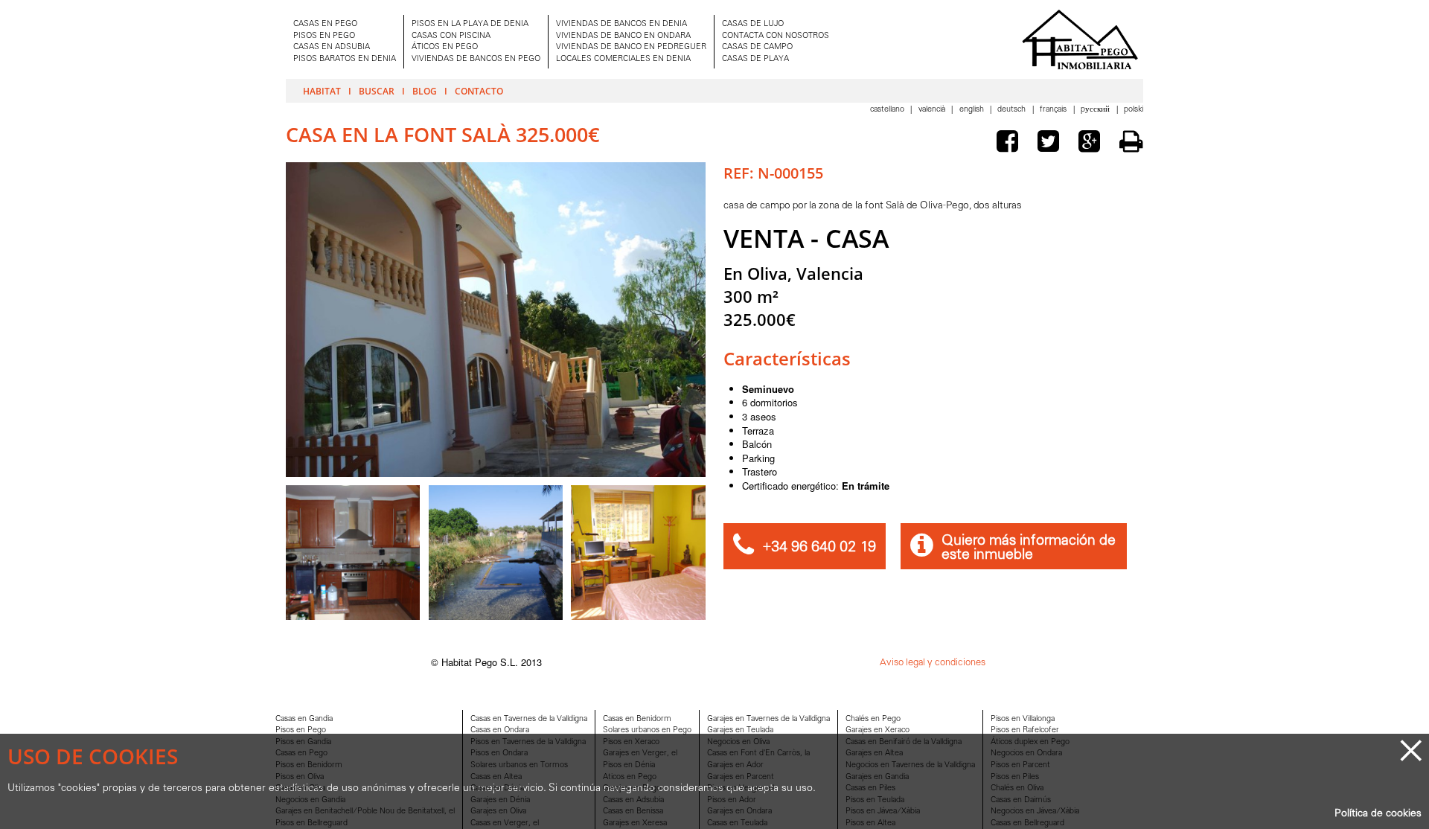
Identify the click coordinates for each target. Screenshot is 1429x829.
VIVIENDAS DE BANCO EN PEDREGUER (631, 47)
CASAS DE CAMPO (757, 47)
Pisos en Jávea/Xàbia (882, 811)
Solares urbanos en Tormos (519, 765)
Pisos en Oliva (299, 777)
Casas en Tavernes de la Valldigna (528, 719)
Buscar (376, 91)
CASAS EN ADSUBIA (331, 47)
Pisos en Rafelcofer (1025, 730)
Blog (424, 91)
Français (1054, 110)
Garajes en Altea (874, 753)
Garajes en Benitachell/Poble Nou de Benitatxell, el (365, 811)
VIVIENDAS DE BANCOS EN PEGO (476, 59)
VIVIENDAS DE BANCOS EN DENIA (621, 24)
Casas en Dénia (497, 788)
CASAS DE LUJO (753, 24)
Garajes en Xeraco (877, 730)
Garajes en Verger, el (640, 753)
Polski (1133, 110)
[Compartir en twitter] (1052, 144)
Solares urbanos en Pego (647, 730)
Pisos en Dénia (629, 765)
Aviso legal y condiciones (932, 662)
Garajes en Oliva (498, 811)
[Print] (1131, 141)
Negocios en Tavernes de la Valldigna (910, 765)
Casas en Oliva (300, 788)
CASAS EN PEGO (325, 24)
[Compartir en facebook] (1011, 144)
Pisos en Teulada (874, 800)
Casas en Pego (301, 753)
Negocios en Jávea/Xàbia (1035, 811)
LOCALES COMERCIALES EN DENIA (623, 59)
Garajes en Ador (735, 765)
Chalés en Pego (873, 719)
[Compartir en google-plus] (1092, 144)
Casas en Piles (870, 788)
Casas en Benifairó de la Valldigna (903, 742)
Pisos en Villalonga (1023, 719)
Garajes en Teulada (740, 730)
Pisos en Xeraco (631, 742)
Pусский (1096, 110)
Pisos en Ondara (499, 753)
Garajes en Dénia (500, 800)
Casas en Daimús (1021, 800)
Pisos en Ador (731, 800)
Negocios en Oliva (738, 742)
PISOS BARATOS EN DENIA (344, 59)
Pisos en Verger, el (740, 788)
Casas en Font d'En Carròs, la (758, 753)
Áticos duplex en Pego (1030, 742)
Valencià (932, 110)
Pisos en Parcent (1020, 765)
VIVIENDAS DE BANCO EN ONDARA (623, 36)
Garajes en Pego (632, 788)
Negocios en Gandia (310, 800)
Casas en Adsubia (633, 800)
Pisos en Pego (300, 730)
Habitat (322, 91)
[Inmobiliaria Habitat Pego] (1080, 39)
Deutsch (1012, 110)
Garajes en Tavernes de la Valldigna (768, 719)
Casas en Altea (496, 777)
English (972, 110)
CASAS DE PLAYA (755, 59)
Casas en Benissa (633, 811)
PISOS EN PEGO (324, 36)
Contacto (479, 91)
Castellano (888, 110)
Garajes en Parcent (740, 777)
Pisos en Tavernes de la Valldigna (528, 742)
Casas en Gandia (304, 719)
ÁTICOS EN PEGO (445, 47)
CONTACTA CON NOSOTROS (775, 36)
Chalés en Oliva (1017, 788)
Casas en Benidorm (637, 719)
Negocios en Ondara (1026, 753)
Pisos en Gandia (303, 742)
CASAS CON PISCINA (451, 36)
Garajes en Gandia (877, 777)
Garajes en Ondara (739, 811)
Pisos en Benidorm (308, 765)
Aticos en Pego (629, 777)
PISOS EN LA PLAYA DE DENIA (470, 24)
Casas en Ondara (499, 730)
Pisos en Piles (1015, 777)
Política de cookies (1378, 813)
